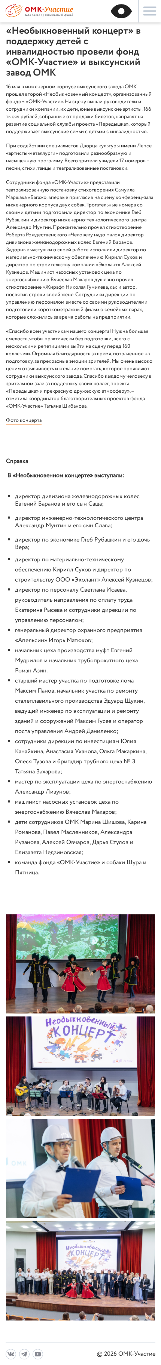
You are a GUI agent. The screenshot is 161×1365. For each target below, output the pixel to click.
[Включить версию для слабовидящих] (121, 11)
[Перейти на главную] (39, 16)
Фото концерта (24, 420)
